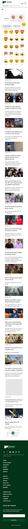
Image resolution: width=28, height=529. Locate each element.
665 (18, 430)
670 (18, 433)
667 (10, 433)
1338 (15, 435)
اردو (22, 3)
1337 (13, 435)
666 (8, 433)
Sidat (20, 525)
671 (8, 435)
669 (16, 433)
